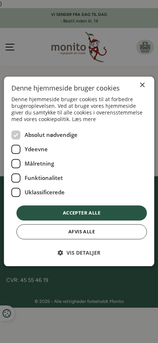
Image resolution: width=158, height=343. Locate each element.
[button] (79, 253)
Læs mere (84, 119)
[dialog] (79, 171)
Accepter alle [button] (81, 212)
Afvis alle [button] (81, 232)
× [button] (142, 85)
